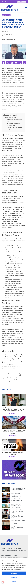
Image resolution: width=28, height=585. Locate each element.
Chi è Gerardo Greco (10, 117)
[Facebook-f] (3, 1)
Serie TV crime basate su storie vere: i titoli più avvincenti (18, 500)
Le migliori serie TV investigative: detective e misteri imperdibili (17, 495)
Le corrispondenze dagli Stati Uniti (14, 120)
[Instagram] (5, 1)
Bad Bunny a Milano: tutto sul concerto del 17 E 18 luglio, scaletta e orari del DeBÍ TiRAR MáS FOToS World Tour (14, 409)
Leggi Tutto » (13, 413)
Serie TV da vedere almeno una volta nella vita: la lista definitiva (17, 516)
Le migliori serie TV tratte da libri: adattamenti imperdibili (18, 522)
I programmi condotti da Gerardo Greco (13, 124)
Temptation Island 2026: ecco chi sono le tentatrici (14, 453)
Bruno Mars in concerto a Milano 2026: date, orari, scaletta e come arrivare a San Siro (14, 432)
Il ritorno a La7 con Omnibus (14, 127)
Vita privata (7, 130)
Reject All (14, 581)
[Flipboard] (8, 1)
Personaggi (6, 15)
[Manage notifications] (3, 582)
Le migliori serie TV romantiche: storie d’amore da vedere (16, 506)
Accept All (14, 573)
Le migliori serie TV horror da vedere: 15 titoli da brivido (18, 511)
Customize (14, 577)
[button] (26, 7)
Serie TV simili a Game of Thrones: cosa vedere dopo (18, 489)
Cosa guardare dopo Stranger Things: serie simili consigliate (17, 527)
